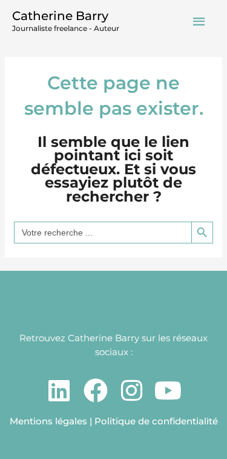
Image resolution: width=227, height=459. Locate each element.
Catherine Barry (60, 15)
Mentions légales (48, 421)
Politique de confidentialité (156, 421)
